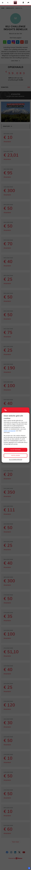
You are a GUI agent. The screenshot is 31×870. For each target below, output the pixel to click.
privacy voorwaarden (10, 431)
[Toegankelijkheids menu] (29, 868)
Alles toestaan (15, 450)
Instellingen (15, 455)
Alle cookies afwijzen (15, 459)
